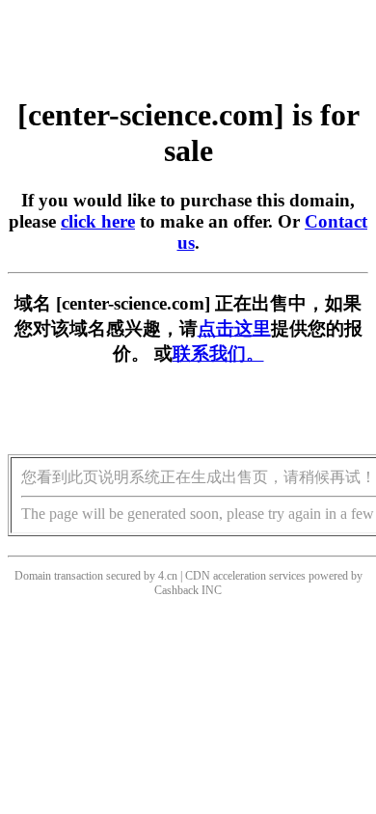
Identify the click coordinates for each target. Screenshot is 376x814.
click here (98, 221)
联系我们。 (218, 353)
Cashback (176, 590)
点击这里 (234, 328)
